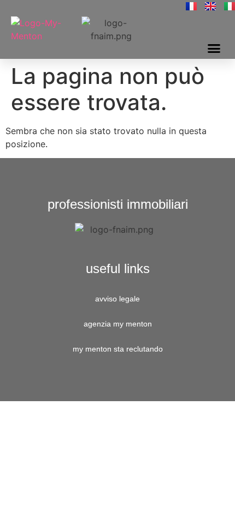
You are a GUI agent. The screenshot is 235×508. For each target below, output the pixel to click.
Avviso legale (117, 298)
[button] (214, 48)
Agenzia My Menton (118, 323)
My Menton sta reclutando (118, 348)
